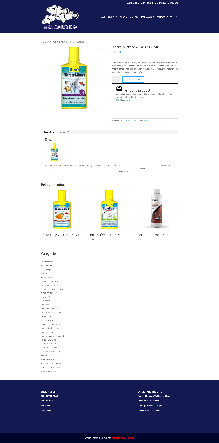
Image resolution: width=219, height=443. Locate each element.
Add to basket (133, 79)
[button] (102, 49)
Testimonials (147, 17)
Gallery (134, 17)
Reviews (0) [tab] (64, 132)
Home (102, 17)
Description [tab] (49, 132)
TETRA (146, 121)
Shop (122, 17)
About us (112, 17)
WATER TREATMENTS (55, 42)
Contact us (162, 17)
